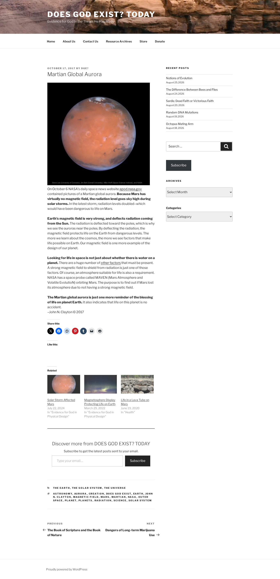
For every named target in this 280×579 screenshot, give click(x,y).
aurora (80, 493)
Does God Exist (118, 493)
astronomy (62, 493)
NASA (132, 497)
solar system (140, 500)
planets (86, 500)
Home (51, 41)
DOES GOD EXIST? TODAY (101, 14)
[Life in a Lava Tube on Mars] (137, 384)
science (120, 500)
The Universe (115, 487)
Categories (173, 208)
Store (143, 41)
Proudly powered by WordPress (66, 569)
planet (71, 500)
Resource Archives (119, 41)
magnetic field (86, 497)
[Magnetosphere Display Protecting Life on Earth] (100, 384)
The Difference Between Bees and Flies (192, 89)
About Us (69, 41)
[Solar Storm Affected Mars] (63, 384)
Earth (138, 493)
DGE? (85, 68)
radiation (103, 500)
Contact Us (90, 41)
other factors (111, 263)
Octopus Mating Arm (179, 124)
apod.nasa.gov (131, 189)
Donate (160, 41)
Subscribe (137, 461)
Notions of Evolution (179, 78)
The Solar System (87, 487)
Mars (105, 497)
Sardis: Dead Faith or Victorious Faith (190, 101)
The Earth (61, 487)
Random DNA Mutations (182, 112)
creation (96, 493)
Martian (119, 497)
